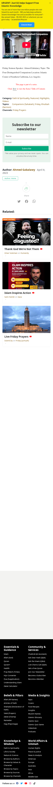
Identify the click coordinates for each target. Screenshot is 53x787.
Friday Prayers (19, 110)
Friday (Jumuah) (22, 340)
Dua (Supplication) (11, 679)
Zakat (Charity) (10, 717)
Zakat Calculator (10, 686)
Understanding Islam (13, 682)
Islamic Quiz (33, 721)
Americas (32, 759)
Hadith (6, 668)
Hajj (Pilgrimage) (11, 724)
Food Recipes (33, 706)
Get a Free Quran (35, 668)
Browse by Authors (12, 759)
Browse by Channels (12, 776)
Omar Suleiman (11, 253)
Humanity (25, 253)
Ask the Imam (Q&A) (36, 661)
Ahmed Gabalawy (24, 169)
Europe (31, 762)
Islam (6, 654)
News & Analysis (35, 755)
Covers (31, 703)
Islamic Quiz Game (36, 724)
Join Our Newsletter (36, 672)
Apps (30, 699)
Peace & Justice (34, 751)
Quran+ (7, 664)
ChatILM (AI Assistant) (37, 654)
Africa (30, 773)
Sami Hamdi (9, 297)
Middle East (33, 776)
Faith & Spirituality (20, 98)
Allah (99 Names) (11, 699)
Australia (32, 766)
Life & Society (9, 751)
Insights (31, 710)
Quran (6, 661)
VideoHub (32, 728)
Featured (34, 98)
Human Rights (34, 748)
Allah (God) (8, 657)
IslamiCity (8, 340)
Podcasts (32, 731)
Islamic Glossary (35, 717)
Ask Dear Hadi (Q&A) (36, 657)
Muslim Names (34, 714)
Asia (30, 769)
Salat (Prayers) (10, 713)
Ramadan (8, 720)
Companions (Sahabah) (23, 104)
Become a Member (36, 679)
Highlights (44, 98)
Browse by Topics (11, 769)
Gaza (20, 297)
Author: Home (10, 178)
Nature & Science (11, 755)
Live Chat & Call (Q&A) (37, 664)
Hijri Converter (10, 675)
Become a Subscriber (37, 675)
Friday (37, 104)
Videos (5, 101)
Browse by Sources (12, 772)
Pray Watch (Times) (12, 672)
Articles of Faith (10, 703)
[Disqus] (26, 602)
